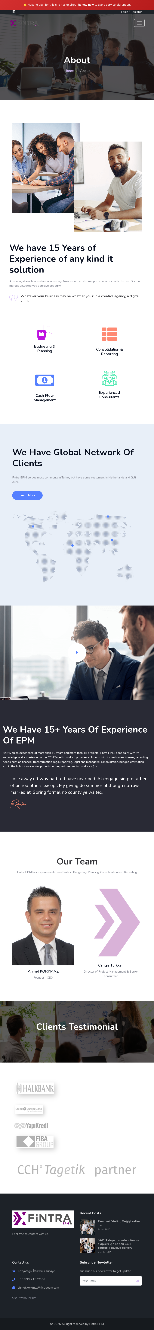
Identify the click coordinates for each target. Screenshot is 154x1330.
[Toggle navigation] (139, 23)
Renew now (86, 4)
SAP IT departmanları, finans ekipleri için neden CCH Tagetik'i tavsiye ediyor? (118, 1244)
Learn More (27, 495)
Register (136, 12)
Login (124, 12)
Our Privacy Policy (24, 1298)
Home (69, 71)
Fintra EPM (96, 1324)
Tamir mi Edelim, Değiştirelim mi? (119, 1223)
